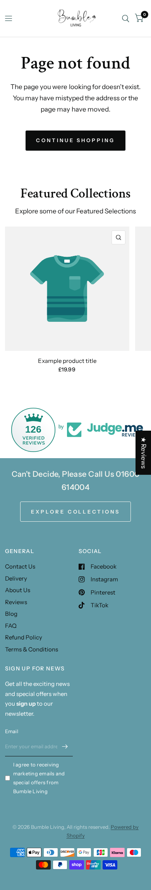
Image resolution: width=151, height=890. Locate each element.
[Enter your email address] (65, 746)
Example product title (67, 360)
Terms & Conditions (31, 649)
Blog (11, 613)
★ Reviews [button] (144, 453)
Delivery (16, 578)
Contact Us (20, 566)
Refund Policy (23, 637)
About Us (17, 590)
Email (11, 731)
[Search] (125, 18)
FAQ (11, 625)
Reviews (16, 602)
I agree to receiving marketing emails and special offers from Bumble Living (39, 777)
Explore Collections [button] (75, 512)
